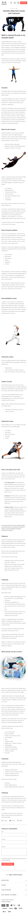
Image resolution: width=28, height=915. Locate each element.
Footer (3, 885)
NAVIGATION (5, 880)
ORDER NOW (23, 2)
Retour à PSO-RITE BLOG (15, 875)
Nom (2, 831)
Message (3, 846)
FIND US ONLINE (6, 890)
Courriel (3, 839)
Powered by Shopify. (6, 901)
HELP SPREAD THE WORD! (9, 895)
